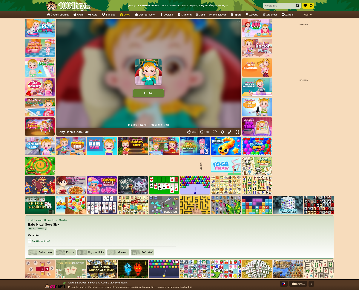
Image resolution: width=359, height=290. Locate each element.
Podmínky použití (77, 287)
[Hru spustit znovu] (222, 132)
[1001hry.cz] (68, 5)
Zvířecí (289, 14)
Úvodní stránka (60, 14)
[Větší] (230, 132)
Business (300, 284)
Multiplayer (219, 14)
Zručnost (271, 14)
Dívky (127, 14)
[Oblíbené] (305, 6)
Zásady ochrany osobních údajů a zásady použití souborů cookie (121, 287)
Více (306, 14)
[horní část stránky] (311, 284)
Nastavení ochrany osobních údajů (174, 287)
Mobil (201, 14)
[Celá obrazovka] (237, 132)
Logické (168, 14)
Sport (237, 14)
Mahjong (186, 14)
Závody (253, 14)
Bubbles (110, 14)
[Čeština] (284, 284)
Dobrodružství (147, 14)
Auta (94, 14)
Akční (80, 14)
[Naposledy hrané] (311, 6)
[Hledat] (298, 6)
